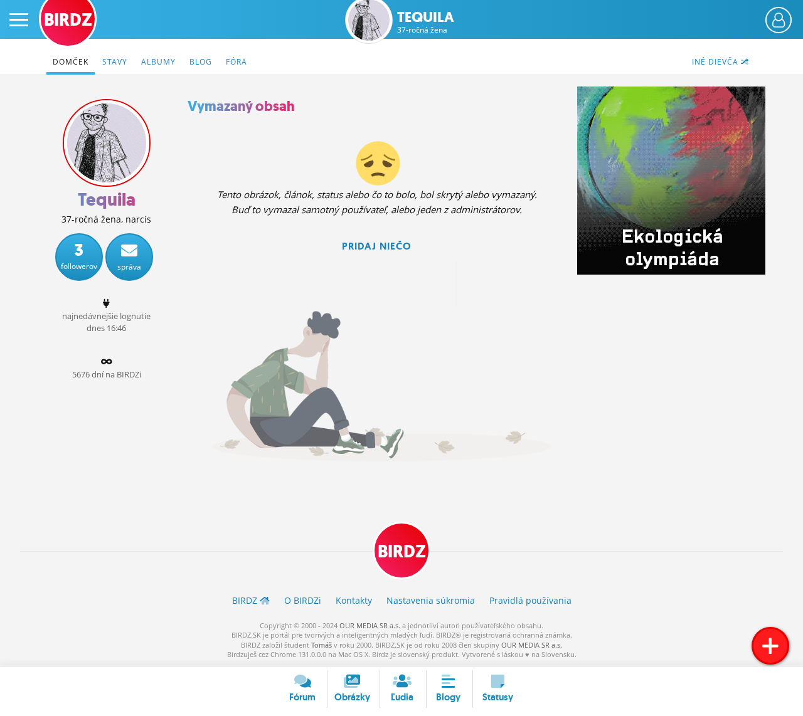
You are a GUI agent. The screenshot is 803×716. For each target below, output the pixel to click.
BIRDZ (402, 551)
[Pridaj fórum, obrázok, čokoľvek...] (770, 646)
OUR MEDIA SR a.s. (369, 625)
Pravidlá (530, 600)
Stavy (114, 61)
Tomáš (321, 645)
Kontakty (354, 600)
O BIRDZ (302, 600)
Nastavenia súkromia (430, 600)
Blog (200, 61)
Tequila (425, 22)
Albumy (158, 61)
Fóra (236, 61)
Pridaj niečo (377, 246)
